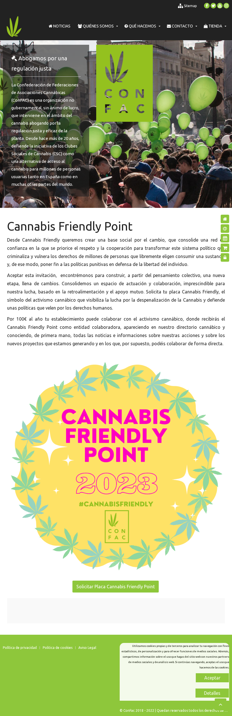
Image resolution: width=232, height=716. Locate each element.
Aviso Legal (87, 647)
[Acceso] (225, 257)
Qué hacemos (142, 26)
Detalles (212, 693)
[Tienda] (225, 248)
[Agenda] (225, 238)
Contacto (182, 26)
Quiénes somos (98, 26)
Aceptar (212, 677)
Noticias (61, 26)
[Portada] (225, 219)
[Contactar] (225, 228)
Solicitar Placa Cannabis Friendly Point (115, 586)
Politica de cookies (57, 647)
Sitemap (190, 6)
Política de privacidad (20, 647)
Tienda (215, 26)
